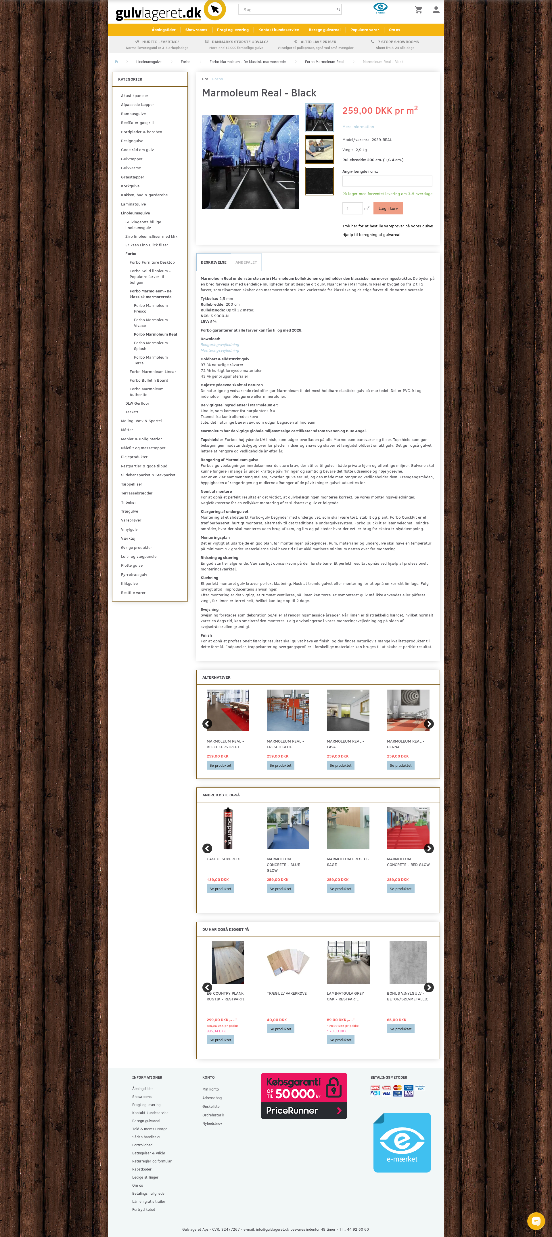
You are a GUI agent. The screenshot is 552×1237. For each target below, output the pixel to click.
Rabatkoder (142, 1168)
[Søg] (338, 9)
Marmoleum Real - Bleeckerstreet (225, 743)
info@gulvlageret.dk (272, 1229)
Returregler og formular (152, 1160)
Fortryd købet (143, 1209)
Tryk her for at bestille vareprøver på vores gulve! (387, 226)
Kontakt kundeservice (278, 29)
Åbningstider (164, 29)
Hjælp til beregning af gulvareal (371, 234)
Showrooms (196, 29)
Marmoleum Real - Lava (345, 743)
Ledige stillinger (145, 1177)
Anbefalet (246, 262)
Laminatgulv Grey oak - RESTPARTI (345, 996)
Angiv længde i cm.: (360, 171)
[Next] (429, 724)
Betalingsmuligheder (149, 1193)
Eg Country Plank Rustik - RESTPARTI (225, 996)
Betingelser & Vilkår (148, 1152)
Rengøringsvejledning (220, 344)
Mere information (358, 126)
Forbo (217, 78)
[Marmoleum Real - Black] (251, 161)
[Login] (436, 9)
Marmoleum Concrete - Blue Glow (283, 864)
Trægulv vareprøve (287, 993)
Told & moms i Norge (149, 1128)
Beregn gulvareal (325, 29)
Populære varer (364, 29)
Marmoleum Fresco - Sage (348, 861)
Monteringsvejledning (220, 350)
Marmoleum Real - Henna (405, 743)
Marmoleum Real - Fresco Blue (285, 743)
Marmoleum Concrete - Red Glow (408, 861)
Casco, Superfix (223, 858)
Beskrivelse (214, 262)
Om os (394, 29)
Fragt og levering (233, 29)
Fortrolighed (142, 1144)
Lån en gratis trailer (148, 1201)
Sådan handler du (146, 1136)
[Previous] (207, 724)
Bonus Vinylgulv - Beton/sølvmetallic (407, 996)
